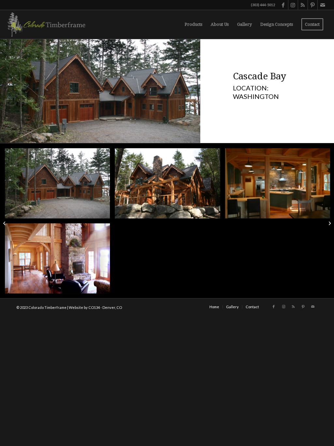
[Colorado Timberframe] (46, 24)
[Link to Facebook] (283, 5)
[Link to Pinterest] (312, 5)
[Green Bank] (329, 223)
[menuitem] (193, 24)
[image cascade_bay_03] (60, 260)
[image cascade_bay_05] (60, 185)
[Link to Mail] (322, 5)
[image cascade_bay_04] (170, 185)
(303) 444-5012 (263, 5)
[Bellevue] (5, 223)
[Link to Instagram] (293, 5)
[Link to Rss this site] (303, 5)
